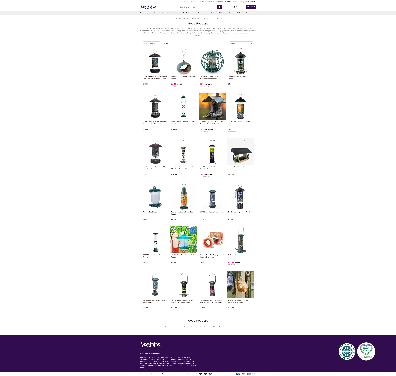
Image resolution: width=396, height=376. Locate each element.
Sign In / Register (248, 2)
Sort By (233, 43)
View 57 (133, 88)
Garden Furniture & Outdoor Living (211, 13)
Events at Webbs (189, 2)
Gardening (144, 13)
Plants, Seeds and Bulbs (162, 13)
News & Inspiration (215, 2)
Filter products (149, 43)
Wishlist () (232, 2)
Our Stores (202, 2)
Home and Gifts (235, 13)
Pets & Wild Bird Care (185, 13)
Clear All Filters (119, 88)
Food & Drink (251, 13)
